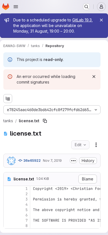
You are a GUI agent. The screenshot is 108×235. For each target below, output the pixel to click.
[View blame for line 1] (8, 188)
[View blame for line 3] (8, 199)
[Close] (101, 20)
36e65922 (31, 160)
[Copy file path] (44, 120)
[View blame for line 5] (8, 209)
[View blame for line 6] (8, 215)
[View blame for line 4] (8, 204)
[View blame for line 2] (8, 194)
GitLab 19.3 (82, 20)
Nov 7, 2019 (52, 160)
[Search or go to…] (86, 6)
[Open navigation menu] (15, 6)
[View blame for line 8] (8, 225)
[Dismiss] (94, 76)
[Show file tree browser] (7, 98)
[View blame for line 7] (8, 220)
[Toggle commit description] (73, 160)
